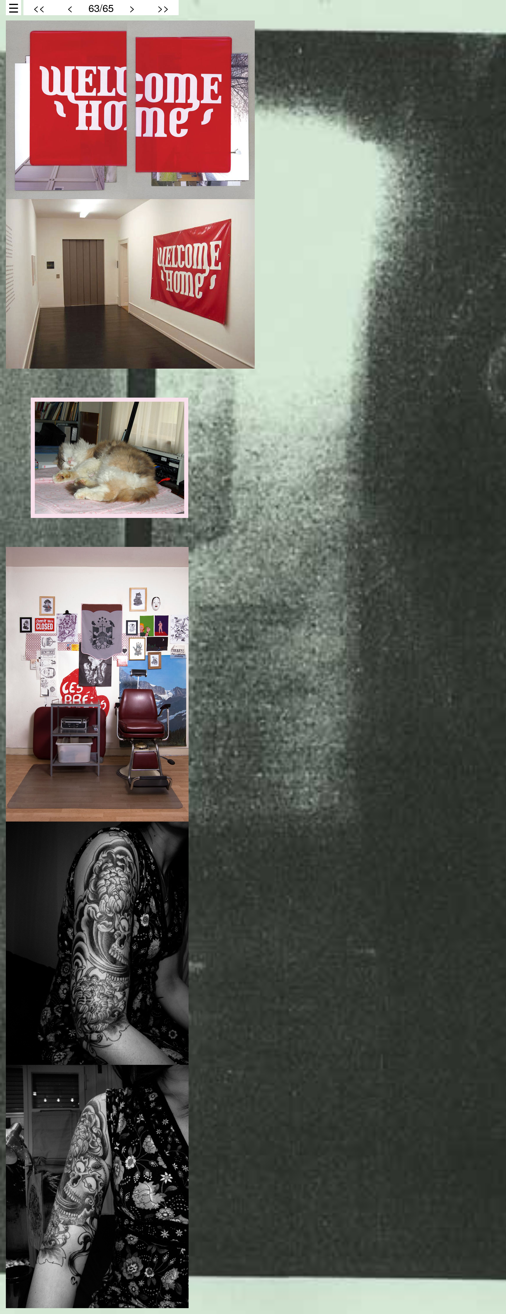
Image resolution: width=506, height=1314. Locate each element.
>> (163, 7)
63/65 (101, 7)
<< (39, 7)
